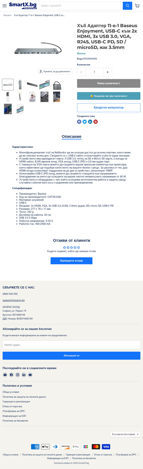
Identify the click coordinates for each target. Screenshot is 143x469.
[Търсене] (127, 6)
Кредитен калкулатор (109, 108)
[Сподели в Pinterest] (95, 122)
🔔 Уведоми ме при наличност (108, 96)
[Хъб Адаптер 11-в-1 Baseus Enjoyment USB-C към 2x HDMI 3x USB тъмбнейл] (7, 84)
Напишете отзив (71, 260)
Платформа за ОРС (14, 411)
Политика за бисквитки (15, 420)
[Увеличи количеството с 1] (107, 72)
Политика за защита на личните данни (24, 396)
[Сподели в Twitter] (84, 122)
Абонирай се (72, 355)
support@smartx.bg (14, 300)
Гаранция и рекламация (16, 401)
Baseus (81, 53)
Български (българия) (123, 434)
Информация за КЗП (14, 416)
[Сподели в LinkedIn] (90, 122)
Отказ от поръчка (12, 406)
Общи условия (11, 391)
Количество (83, 64)
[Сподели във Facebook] (79, 122)
